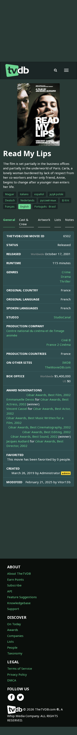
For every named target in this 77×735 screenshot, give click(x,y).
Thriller (65, 281)
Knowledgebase (19, 603)
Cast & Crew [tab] (23, 222)
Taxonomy (14, 653)
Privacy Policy (17, 674)
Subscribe (14, 585)
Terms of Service (19, 668)
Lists (10, 641)
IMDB (66, 362)
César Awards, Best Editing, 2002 (46, 432)
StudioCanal (62, 317)
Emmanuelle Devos (20, 399)
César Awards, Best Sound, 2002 (34, 436)
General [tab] (9, 220)
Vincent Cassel (16, 409)
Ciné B (66, 340)
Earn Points (15, 579)
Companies (15, 636)
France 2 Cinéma (58, 344)
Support (13, 609)
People (12, 647)
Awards (12, 630)
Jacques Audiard (17, 441)
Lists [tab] (57, 220)
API (9, 591)
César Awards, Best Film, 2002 (48, 395)
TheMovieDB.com (58, 367)
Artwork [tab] (44, 220)
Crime (66, 272)
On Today (14, 624)
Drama (66, 276)
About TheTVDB (19, 573)
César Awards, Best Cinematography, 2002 (39, 427)
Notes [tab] (69, 220)
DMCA (11, 680)
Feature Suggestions (22, 597)
